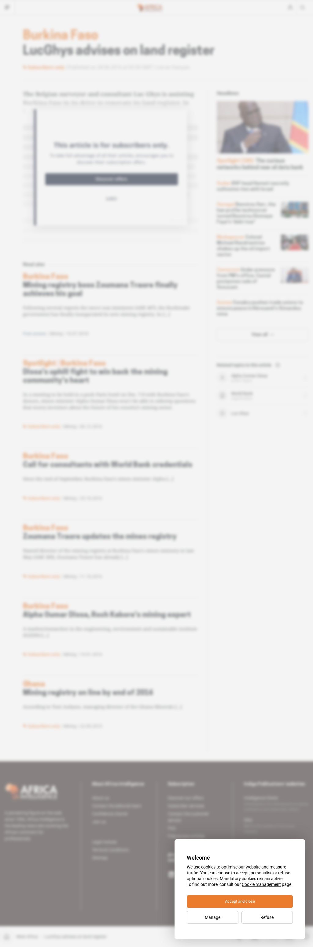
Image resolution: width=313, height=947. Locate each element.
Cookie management (261, 884)
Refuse (267, 917)
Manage (212, 917)
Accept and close (240, 901)
